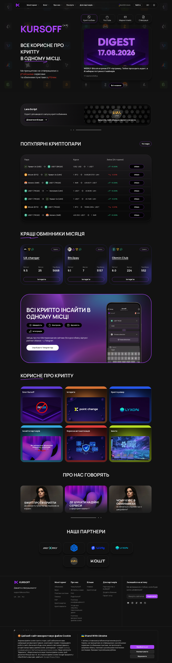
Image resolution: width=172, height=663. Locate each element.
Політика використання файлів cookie (76, 618)
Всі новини (116, 85)
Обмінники (59, 587)
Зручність (75, 325)
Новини (90, 587)
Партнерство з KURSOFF (109, 588)
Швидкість (37, 325)
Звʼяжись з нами (77, 590)
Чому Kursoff (76, 587)
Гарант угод (107, 595)
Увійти (138, 5)
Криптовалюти (60, 606)
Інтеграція (37, 331)
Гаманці (58, 596)
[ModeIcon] (154, 5)
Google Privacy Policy (52, 657)
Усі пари (146, 143)
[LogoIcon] (17, 5)
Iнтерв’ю (41, 279)
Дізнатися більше (34, 119)
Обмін (136, 166)
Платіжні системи (61, 593)
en (19, 597)
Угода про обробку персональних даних (76, 609)
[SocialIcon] (128, 602)
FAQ (72, 593)
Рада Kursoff (75, 596)
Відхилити (142, 656)
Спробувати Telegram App (42, 347)
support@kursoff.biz (22, 592)
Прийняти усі (142, 647)
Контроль (56, 325)
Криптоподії (91, 590)
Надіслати (151, 596)
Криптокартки (60, 603)
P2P (56, 600)
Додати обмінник (110, 592)
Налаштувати (142, 651)
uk (15, 597)
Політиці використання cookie (46, 650)
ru (23, 597)
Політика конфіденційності (77, 601)
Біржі (57, 590)
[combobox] (148, 5)
